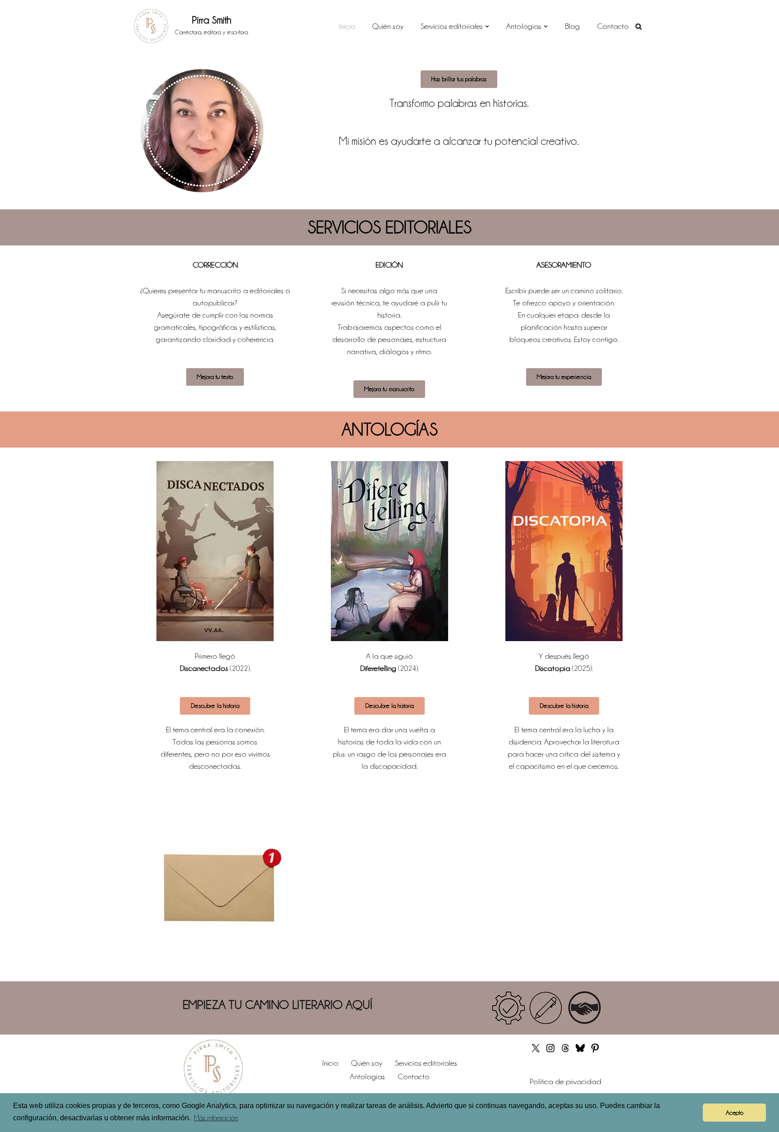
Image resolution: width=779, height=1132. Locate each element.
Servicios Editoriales (390, 227)
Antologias (367, 1076)
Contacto (613, 26)
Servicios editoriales (426, 1063)
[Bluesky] (580, 1051)
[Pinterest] (595, 1051)
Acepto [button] (734, 1112)
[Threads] (565, 1051)
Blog (572, 26)
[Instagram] (550, 1051)
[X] (535, 1051)
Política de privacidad (565, 1081)
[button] (487, 26)
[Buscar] (638, 26)
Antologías (390, 429)
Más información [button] (216, 1118)
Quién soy (387, 26)
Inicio (347, 26)
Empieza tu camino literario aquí (277, 1004)
